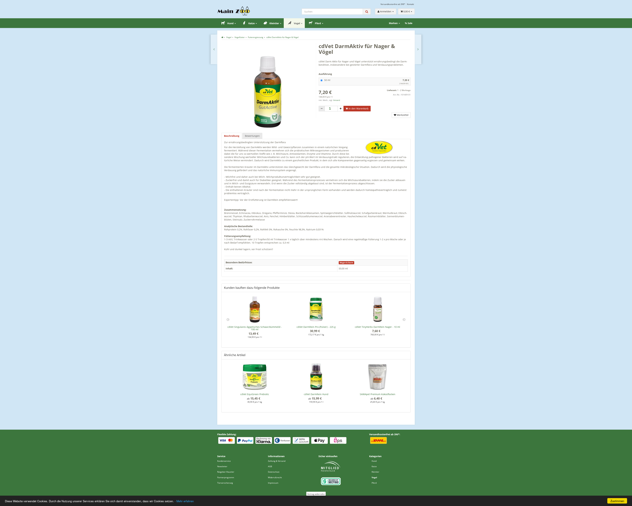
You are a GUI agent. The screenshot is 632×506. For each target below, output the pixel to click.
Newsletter (222, 466)
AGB (270, 466)
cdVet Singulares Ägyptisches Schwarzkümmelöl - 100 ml (254, 328)
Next (404, 320)
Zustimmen (617, 501)
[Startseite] (222, 37)
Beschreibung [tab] (231, 135)
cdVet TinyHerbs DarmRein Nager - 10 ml (377, 326)
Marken (393, 23)
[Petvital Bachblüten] (214, 49)
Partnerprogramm (225, 477)
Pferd (318, 23)
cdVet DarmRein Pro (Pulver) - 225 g (316, 326)
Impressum (273, 482)
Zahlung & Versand (276, 461)
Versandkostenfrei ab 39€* (393, 4)
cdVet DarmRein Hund (316, 394)
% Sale (408, 23)
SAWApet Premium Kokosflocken (377, 394)
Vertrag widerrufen (316, 494)
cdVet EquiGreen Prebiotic (254, 394)
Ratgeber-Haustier (225, 471)
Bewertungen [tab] (252, 135)
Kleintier (274, 23)
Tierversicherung (225, 482)
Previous (228, 320)
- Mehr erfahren (184, 501)
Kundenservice (224, 461)
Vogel (297, 23)
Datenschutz (273, 471)
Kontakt (410, 4)
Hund (230, 23)
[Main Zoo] (240, 11)
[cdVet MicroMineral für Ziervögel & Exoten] (418, 49)
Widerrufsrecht (275, 477)
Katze (251, 23)
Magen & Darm (346, 262)
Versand (336, 100)
